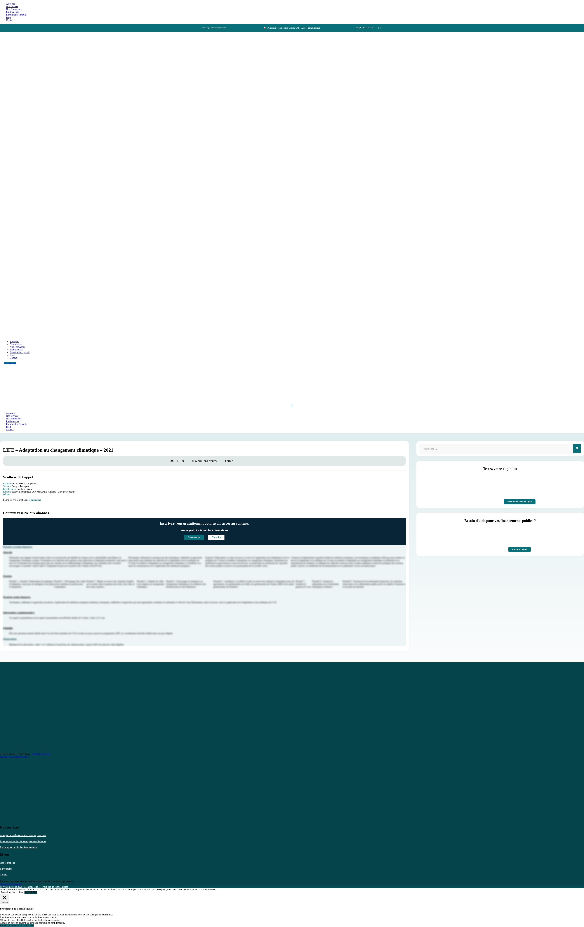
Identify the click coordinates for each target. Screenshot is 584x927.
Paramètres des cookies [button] (12, 892)
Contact (3, 874)
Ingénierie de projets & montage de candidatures (23, 841)
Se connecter (10, 363)
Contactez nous (519, 549)
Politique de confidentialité (55, 887)
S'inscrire (216, 537)
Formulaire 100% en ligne (520, 502)
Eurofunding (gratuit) (16, 14)
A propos (10, 3)
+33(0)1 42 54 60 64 (40, 754)
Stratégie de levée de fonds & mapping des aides (23, 835)
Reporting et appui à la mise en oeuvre (18, 847)
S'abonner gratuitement (11, 884)
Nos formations (7, 863)
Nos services (12, 6)
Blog (8, 17)
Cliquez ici (35, 499)
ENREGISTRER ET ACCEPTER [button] (17, 925)
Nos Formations (13, 9)
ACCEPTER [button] (30, 892)
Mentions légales (32, 887)
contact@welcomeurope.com (14, 756)
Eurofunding (6, 868)
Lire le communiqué (310, 28)
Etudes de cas (12, 12)
